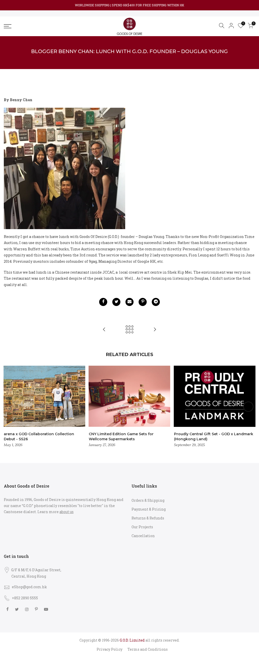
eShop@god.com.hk (29, 586)
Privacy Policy (109, 649)
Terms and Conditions (147, 649)
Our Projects (142, 526)
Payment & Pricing (149, 509)
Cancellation (143, 535)
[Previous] (11, 407)
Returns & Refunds (148, 518)
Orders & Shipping (148, 500)
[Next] (248, 407)
